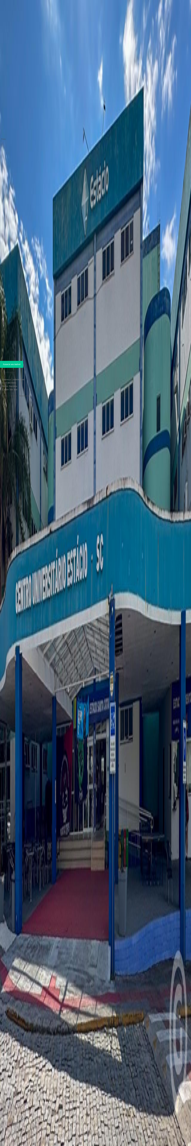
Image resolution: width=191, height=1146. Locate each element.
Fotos (3, 139)
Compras (13, 396)
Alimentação (24, 396)
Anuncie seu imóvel (11, 364)
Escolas (4, 396)
